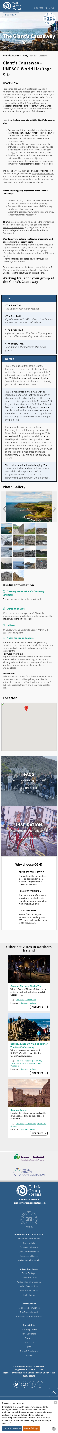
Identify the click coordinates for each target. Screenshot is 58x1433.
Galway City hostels (29, 1247)
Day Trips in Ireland (29, 1312)
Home (6, 55)
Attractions (30, 999)
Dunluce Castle (18, 1110)
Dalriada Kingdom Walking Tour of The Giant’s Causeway (29, 1045)
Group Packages (29, 1273)
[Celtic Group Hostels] (12, 6)
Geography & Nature (25, 1063)
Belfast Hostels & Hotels (29, 1260)
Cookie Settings (31, 1428)
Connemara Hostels (29, 1256)
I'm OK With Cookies (12, 1429)
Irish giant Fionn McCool (43, 173)
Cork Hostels (29, 1243)
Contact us (29, 1342)
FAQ (29, 1346)
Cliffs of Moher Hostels (29, 1251)
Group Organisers (29, 1329)
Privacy (29, 1355)
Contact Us (40, 8)
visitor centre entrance (13, 227)
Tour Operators (29, 1333)
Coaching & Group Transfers (29, 1316)
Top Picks (20, 999)
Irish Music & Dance (29, 1290)
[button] (26, 708)
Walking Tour (31, 1060)
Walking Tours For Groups (29, 1282)
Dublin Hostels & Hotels (29, 1238)
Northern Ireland (28, 1003)
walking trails (38, 212)
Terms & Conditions (29, 1351)
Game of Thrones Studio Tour (26, 986)
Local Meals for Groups (29, 1307)
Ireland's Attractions (29, 1286)
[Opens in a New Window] (17, 1384)
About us (29, 1338)
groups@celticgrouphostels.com (30, 1202)
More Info (38, 1006)
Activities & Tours (18, 55)
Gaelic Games (29, 1295)
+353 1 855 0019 (31, 1199)
